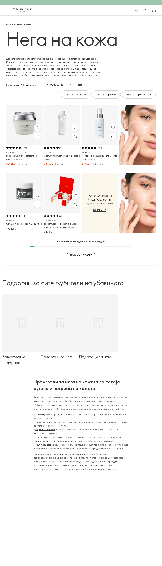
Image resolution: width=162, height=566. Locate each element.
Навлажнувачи (42, 414)
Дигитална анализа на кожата (73, 453)
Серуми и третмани (45, 429)
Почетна (10, 24)
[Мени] (7, 10)
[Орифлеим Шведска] (22, 10)
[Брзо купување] (37, 136)
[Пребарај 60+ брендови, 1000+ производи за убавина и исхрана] (136, 10)
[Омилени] (37, 127)
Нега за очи (41, 437)
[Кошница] (154, 10)
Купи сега (99, 209)
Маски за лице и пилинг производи (52, 440)
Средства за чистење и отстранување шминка (57, 421)
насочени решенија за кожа (98, 465)
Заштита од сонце (44, 444)
